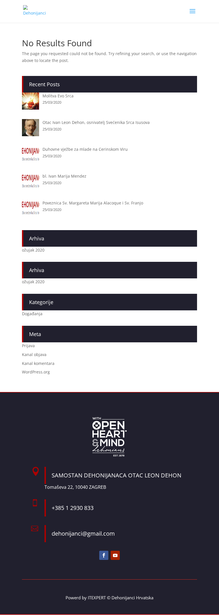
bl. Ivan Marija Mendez (64, 176)
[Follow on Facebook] (103, 555)
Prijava (28, 345)
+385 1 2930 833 (73, 508)
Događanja (32, 313)
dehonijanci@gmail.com (83, 533)
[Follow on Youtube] (115, 555)
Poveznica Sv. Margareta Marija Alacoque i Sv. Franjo (92, 203)
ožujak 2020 (33, 250)
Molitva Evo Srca (58, 96)
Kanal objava (34, 354)
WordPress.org (36, 372)
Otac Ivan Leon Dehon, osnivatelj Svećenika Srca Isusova (96, 122)
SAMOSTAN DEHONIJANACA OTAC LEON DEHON (116, 475)
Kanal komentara (38, 363)
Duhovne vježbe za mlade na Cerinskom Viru (85, 149)
